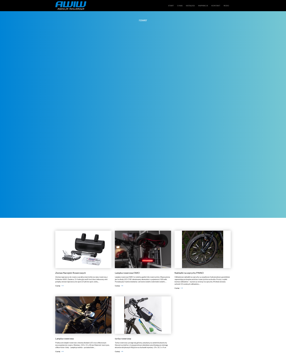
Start (171, 5)
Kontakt (215, 5)
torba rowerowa (123, 338)
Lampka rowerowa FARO (127, 272)
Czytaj (57, 286)
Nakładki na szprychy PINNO (189, 272)
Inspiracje (203, 5)
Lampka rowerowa (64, 338)
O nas (180, 5)
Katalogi (190, 5)
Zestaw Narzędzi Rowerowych (70, 272)
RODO (226, 5)
